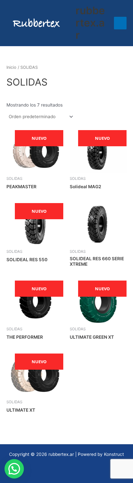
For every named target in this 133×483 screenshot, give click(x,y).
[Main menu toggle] (120, 23)
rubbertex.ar (90, 23)
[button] (14, 468)
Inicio (11, 67)
